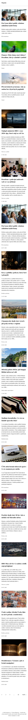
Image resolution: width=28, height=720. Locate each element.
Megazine (3, 2)
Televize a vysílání (5, 151)
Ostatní (2, 68)
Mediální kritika (4, 438)
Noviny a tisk (4, 341)
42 (18, 694)
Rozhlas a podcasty (5, 293)
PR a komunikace (5, 36)
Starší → (24, 694)
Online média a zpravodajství (7, 390)
